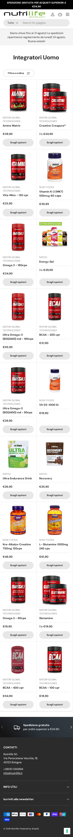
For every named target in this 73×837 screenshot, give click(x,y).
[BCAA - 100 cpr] (54, 659)
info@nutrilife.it (12, 773)
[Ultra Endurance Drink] (18, 454)
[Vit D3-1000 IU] (54, 380)
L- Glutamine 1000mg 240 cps (53, 546)
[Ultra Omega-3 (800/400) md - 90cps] (18, 380)
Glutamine (46, 618)
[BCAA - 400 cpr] (18, 659)
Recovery (45, 478)
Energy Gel (46, 261)
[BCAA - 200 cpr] (54, 307)
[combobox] (36, 22)
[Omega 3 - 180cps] (18, 237)
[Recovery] (54, 454)
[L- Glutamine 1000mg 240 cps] (54, 520)
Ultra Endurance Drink (17, 478)
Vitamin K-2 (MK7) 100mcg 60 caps (51, 193)
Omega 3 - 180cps (15, 265)
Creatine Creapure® (52, 125)
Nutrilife (15, 828)
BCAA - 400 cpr (13, 687)
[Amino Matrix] (18, 97)
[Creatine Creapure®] (54, 97)
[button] (60, 14)
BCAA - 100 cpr (49, 687)
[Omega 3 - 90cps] (18, 590)
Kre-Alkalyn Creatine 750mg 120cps (17, 546)
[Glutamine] (54, 590)
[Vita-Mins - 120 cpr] (18, 167)
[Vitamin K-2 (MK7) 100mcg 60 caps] (54, 167)
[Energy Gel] (54, 237)
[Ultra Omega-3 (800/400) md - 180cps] (18, 307)
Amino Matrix (11, 125)
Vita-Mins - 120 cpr (15, 195)
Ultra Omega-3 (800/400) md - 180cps (18, 337)
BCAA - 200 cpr (49, 335)
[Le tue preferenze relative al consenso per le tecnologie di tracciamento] (67, 831)
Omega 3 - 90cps (14, 618)
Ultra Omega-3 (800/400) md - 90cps (17, 410)
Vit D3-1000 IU (49, 405)
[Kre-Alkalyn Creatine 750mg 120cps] (18, 520)
